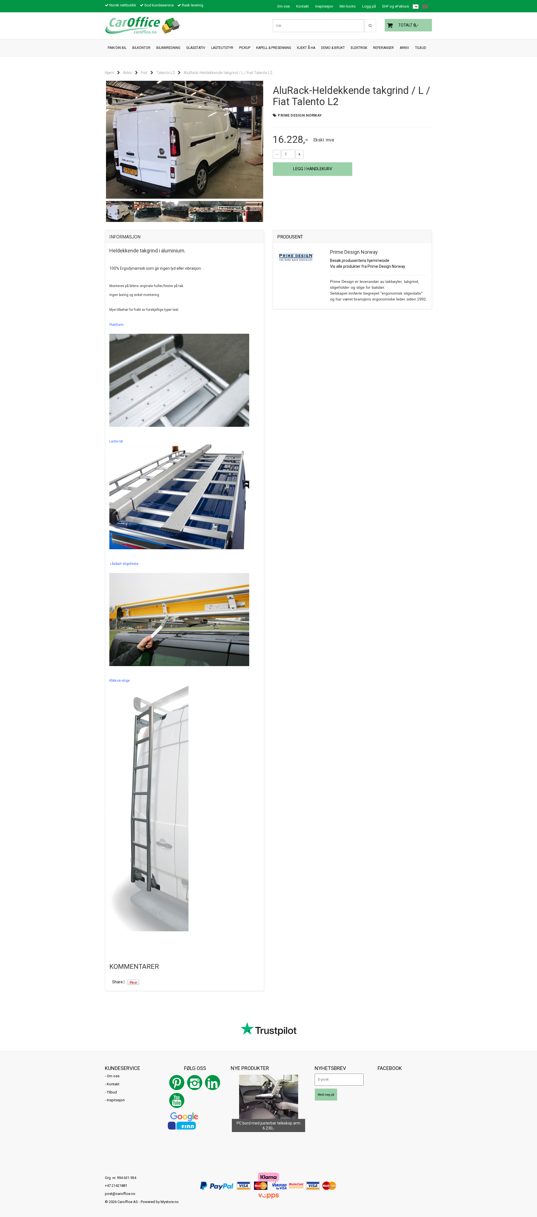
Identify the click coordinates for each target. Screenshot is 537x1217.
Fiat (144, 72)
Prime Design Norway (300, 115)
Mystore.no (170, 1202)
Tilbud (112, 1092)
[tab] (184, 237)
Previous (97, 139)
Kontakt (302, 6)
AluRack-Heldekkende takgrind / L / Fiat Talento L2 (228, 72)
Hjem (109, 72)
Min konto (348, 6)
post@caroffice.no (120, 1194)
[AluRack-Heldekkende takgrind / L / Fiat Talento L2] (184, 140)
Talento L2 (165, 72)
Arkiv (127, 72)
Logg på (369, 6)
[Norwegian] (424, 6)
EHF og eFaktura (395, 6)
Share (117, 982)
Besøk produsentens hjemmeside (359, 260)
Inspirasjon (324, 6)
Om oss (283, 6)
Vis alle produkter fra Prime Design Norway (367, 266)
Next (271, 139)
